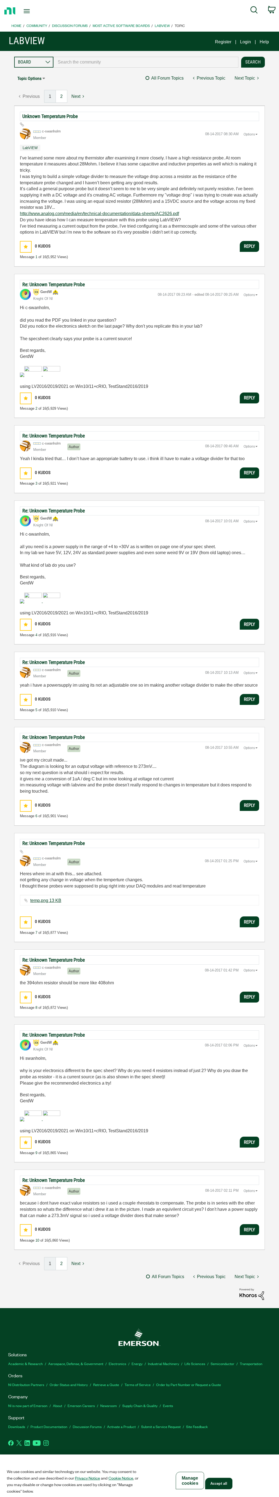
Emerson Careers (81, 1405)
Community (36, 25)
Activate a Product (121, 1426)
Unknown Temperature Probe (50, 116)
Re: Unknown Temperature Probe (53, 284)
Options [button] (249, 134)
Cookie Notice (120, 1478)
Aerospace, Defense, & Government (75, 1363)
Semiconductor (222, 1363)
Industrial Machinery (163, 1363)
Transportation (251, 1363)
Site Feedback (197, 1426)
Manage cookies (190, 1481)
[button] (25, 246)
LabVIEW (162, 25)
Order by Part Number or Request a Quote (188, 1384)
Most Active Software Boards (121, 25)
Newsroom (108, 1405)
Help (264, 42)
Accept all (218, 1483)
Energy (137, 1363)
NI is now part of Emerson (27, 1405)
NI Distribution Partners (26, 1384)
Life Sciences (194, 1363)
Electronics (117, 1363)
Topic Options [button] (29, 78)
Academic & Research (25, 1363)
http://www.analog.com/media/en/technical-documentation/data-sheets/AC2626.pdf (99, 213)
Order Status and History (69, 1384)
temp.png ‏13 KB (45, 900)
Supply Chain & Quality (139, 1405)
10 (37, 1240)
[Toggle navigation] (36, 11)
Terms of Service (138, 1384)
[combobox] (145, 62)
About (57, 1405)
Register (223, 42)
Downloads (16, 1426)
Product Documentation (49, 1426)
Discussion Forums (70, 25)
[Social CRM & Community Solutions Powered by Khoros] (251, 1293)
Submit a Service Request (161, 1426)
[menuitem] (254, 11)
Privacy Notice (87, 1478)
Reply (249, 246)
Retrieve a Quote (106, 1384)
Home (16, 25)
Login (245, 42)
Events (168, 1405)
